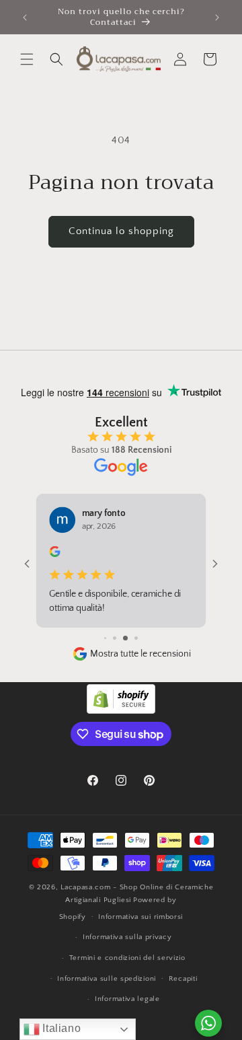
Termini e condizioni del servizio (127, 958)
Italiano (60, 1028)
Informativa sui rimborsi (140, 917)
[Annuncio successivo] (217, 17)
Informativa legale (127, 999)
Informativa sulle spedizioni (106, 979)
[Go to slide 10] (136, 638)
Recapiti (183, 979)
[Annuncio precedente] (25, 17)
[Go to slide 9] (125, 638)
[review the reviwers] (54, 555)
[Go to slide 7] (105, 638)
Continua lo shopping (121, 231)
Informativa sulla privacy (127, 937)
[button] (27, 59)
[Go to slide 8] (114, 638)
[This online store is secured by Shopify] (121, 710)
